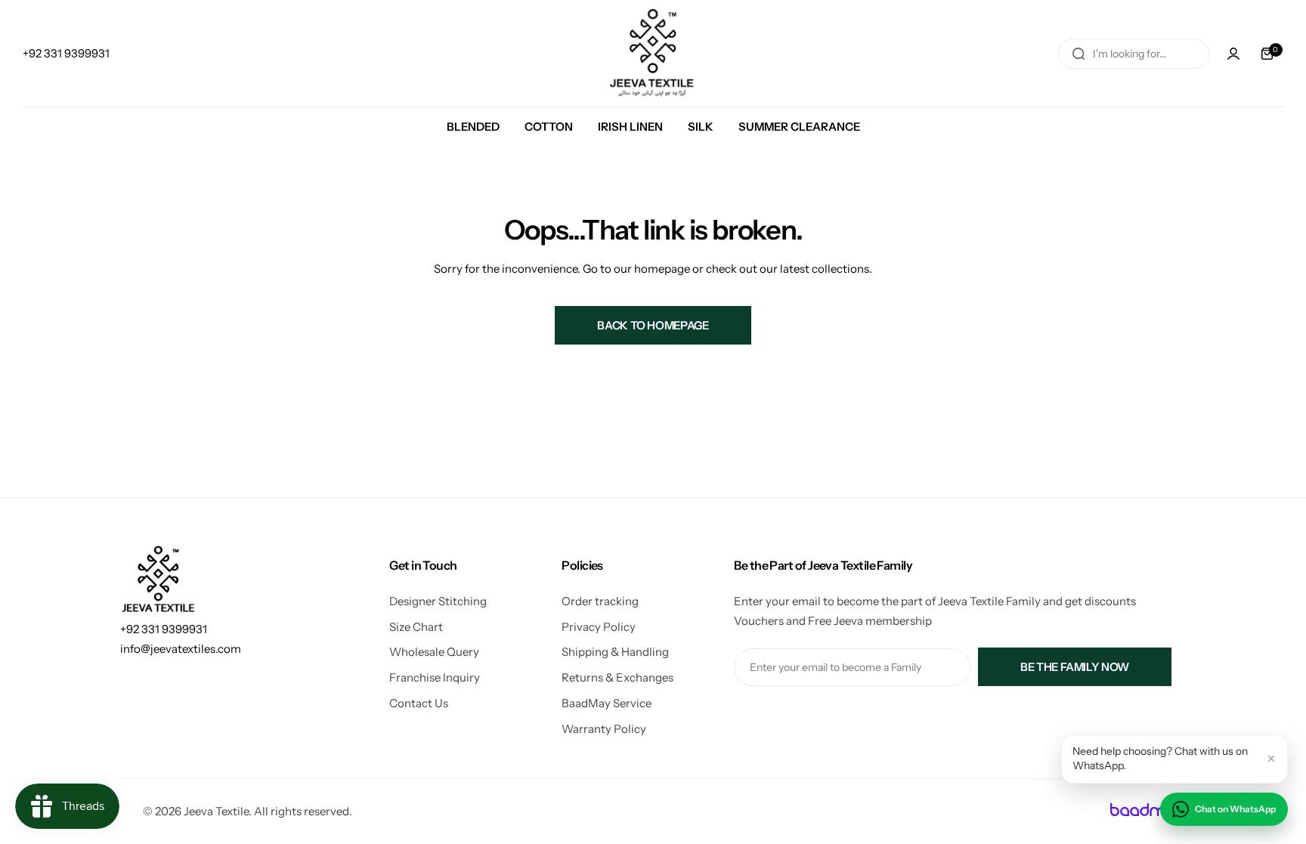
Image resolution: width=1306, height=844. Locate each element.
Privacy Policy (599, 627)
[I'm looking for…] (1078, 54)
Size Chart (416, 627)
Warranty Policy (604, 729)
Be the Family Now (1074, 667)
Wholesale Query (434, 652)
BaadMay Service (606, 703)
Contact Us (418, 703)
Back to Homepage (652, 325)
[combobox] (1133, 54)
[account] (1233, 53)
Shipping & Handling (615, 652)
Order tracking (600, 601)
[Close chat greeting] (1271, 758)
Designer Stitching (438, 601)
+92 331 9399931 (163, 629)
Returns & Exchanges (617, 677)
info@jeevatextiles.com (180, 649)
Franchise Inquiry (434, 677)
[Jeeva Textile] (653, 53)
